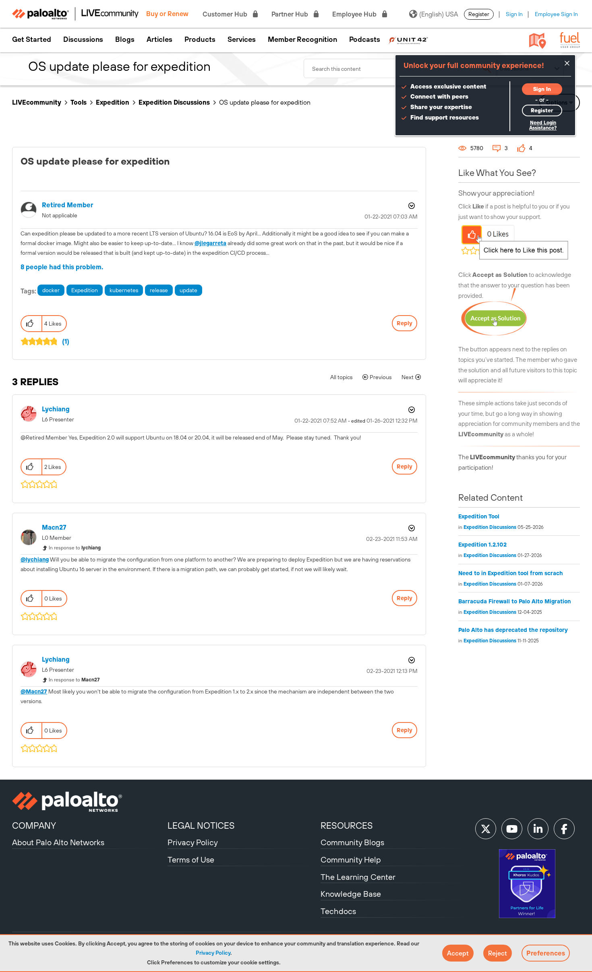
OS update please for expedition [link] (264, 102)
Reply (404, 323)
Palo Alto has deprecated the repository (513, 630)
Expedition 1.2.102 (482, 544)
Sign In (514, 14)
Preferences (545, 953)
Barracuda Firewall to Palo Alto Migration (514, 601)
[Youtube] (511, 828)
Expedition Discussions (174, 102)
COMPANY (34, 825)
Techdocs (338, 911)
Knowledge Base (351, 893)
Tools (78, 102)
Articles (159, 39)
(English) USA (438, 14)
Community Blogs (352, 842)
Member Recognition (302, 39)
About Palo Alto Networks (58, 842)
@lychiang (35, 559)
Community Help (351, 859)
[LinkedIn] (538, 828)
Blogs (125, 39)
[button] (458, 953)
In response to (75, 548)
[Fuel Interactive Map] (538, 40)
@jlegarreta (210, 243)
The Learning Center (358, 876)
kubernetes (124, 290)
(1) (65, 341)
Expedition (112, 102)
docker (51, 290)
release (159, 290)
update (188, 290)
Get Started (31, 39)
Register (478, 14)
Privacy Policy (213, 952)
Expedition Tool (478, 516)
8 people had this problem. (62, 266)
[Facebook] (564, 828)
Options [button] (411, 206)
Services (242, 39)
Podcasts (364, 39)
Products (199, 39)
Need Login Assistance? (543, 125)
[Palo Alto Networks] (89, 802)
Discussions (83, 39)
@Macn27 (34, 691)
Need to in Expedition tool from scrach (510, 573)
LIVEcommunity (36, 102)
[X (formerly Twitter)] (485, 828)
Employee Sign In (556, 14)
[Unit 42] (408, 39)
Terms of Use (191, 859)
